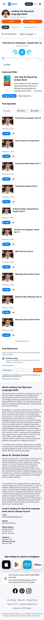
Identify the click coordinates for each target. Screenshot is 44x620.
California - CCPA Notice (22, 608)
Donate (32, 22)
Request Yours (9, 96)
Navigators (12, 428)
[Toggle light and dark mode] (40, 4)
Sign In (29, 4)
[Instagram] (28, 590)
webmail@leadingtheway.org (12, 517)
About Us (21, 600)
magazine (12, 422)
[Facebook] (15, 590)
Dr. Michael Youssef (18, 17)
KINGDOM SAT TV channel (24, 430)
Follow (11, 21)
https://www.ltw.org (8, 523)
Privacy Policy (32, 600)
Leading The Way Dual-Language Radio (22, 12)
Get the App (11, 600)
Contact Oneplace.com (28, 604)
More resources (25, 96)
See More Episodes (22, 341)
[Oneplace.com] (12, 4)
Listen (5, 27)
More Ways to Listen (31, 27)
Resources (15, 27)
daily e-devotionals (26, 422)
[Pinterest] (22, 590)
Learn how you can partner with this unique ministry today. (21, 450)
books (39, 420)
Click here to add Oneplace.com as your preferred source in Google (22, 581)
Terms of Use (12, 604)
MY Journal (5, 422)
